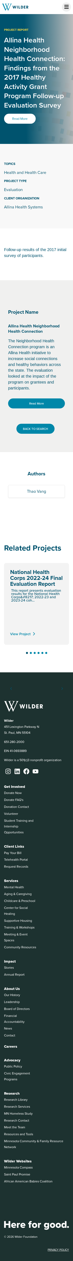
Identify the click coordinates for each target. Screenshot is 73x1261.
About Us (12, 988)
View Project (20, 633)
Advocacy (12, 1060)
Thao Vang (36, 491)
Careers (10, 1046)
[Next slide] (62, 688)
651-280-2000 (14, 741)
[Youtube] (35, 771)
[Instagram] (8, 771)
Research (12, 1093)
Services (11, 880)
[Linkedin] (17, 771)
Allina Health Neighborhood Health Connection (34, 328)
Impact (10, 961)
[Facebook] (26, 771)
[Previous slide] (11, 688)
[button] (27, 653)
